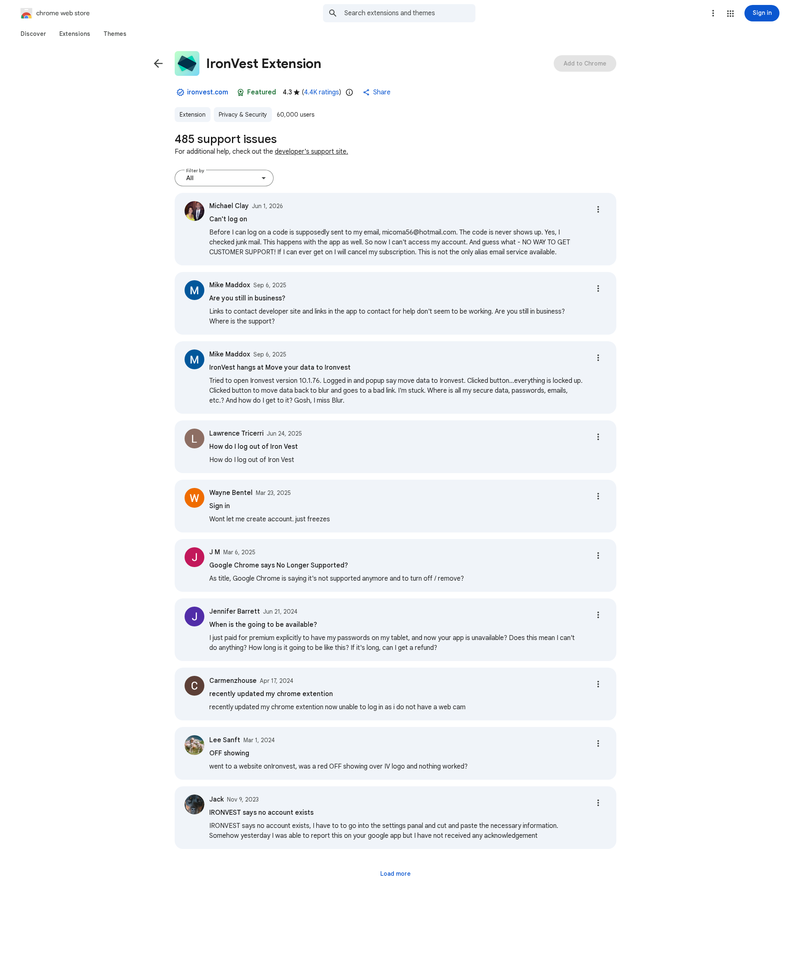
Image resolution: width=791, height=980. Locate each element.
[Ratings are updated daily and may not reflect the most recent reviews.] (349, 92)
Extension (193, 114)
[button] (730, 13)
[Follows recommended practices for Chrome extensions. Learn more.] (240, 92)
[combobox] (409, 13)
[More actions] (598, 209)
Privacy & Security (243, 114)
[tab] (33, 33)
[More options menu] (713, 13)
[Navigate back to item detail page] (158, 63)
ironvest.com (207, 92)
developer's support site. (311, 152)
